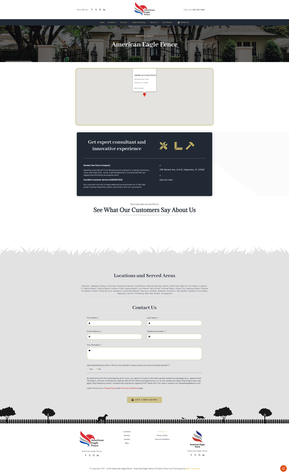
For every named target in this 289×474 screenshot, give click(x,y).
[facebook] (92, 9)
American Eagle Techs (143, 468)
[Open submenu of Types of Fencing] (146, 22)
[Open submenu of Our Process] (173, 22)
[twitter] (96, 9)
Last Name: (152, 317)
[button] (144, 95)
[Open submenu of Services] (128, 22)
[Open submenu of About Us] (158, 22)
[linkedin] (104, 9)
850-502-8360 (199, 9)
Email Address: (94, 331)
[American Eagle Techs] (197, 431)
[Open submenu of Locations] (116, 22)
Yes (91, 369)
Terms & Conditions (129, 388)
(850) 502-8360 (166, 180)
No (99, 369)
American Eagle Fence (122, 468)
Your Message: (94, 344)
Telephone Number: (156, 331)
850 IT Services (193, 468)
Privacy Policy (110, 388)
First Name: (93, 317)
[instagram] (100, 9)
